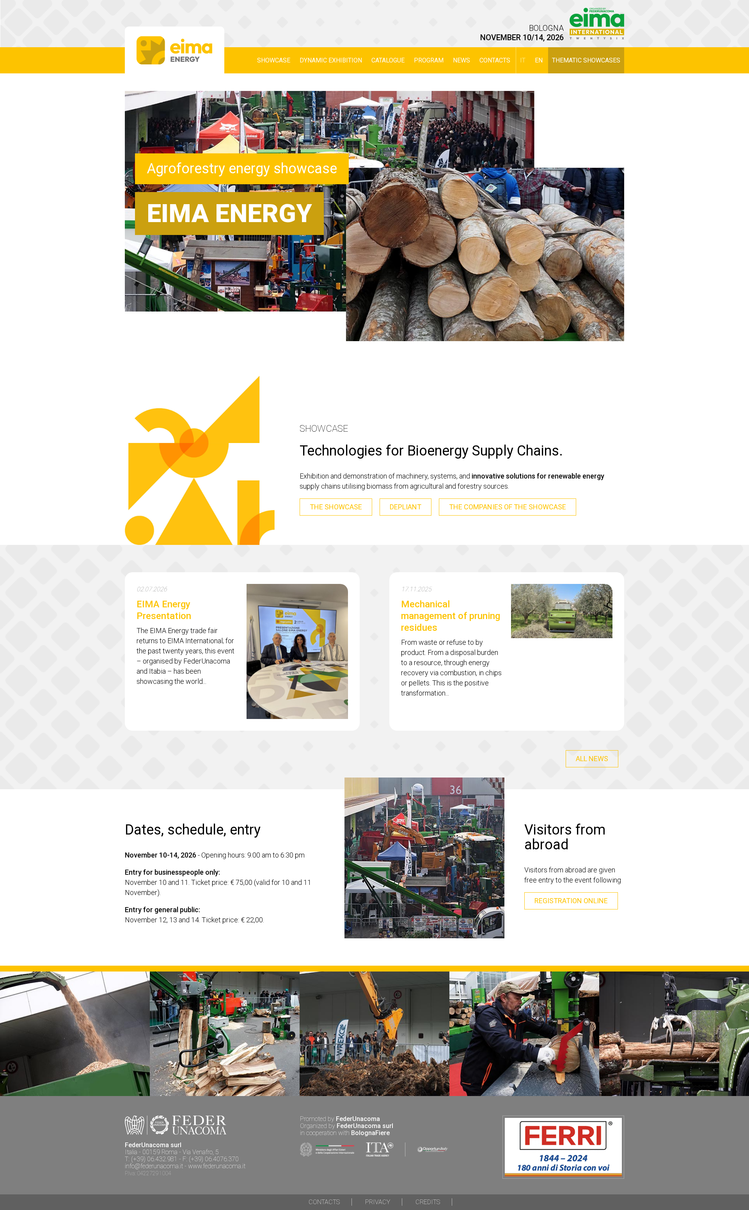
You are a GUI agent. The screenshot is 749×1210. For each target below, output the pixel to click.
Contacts (494, 60)
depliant (405, 507)
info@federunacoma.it (154, 1166)
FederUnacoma (358, 1119)
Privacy (377, 1202)
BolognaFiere (370, 1133)
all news (592, 758)
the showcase (336, 507)
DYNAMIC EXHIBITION (331, 60)
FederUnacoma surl (365, 1126)
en (539, 60)
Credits (427, 1202)
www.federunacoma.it (216, 1166)
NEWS (461, 60)
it (522, 60)
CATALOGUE (388, 60)
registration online (571, 901)
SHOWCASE (273, 60)
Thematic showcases (586, 60)
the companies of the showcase (507, 507)
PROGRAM (429, 60)
